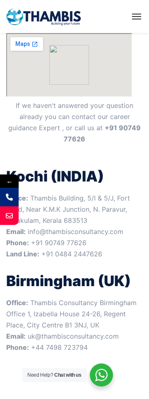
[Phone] (9, 197)
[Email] (9, 215)
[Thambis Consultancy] (44, 16)
